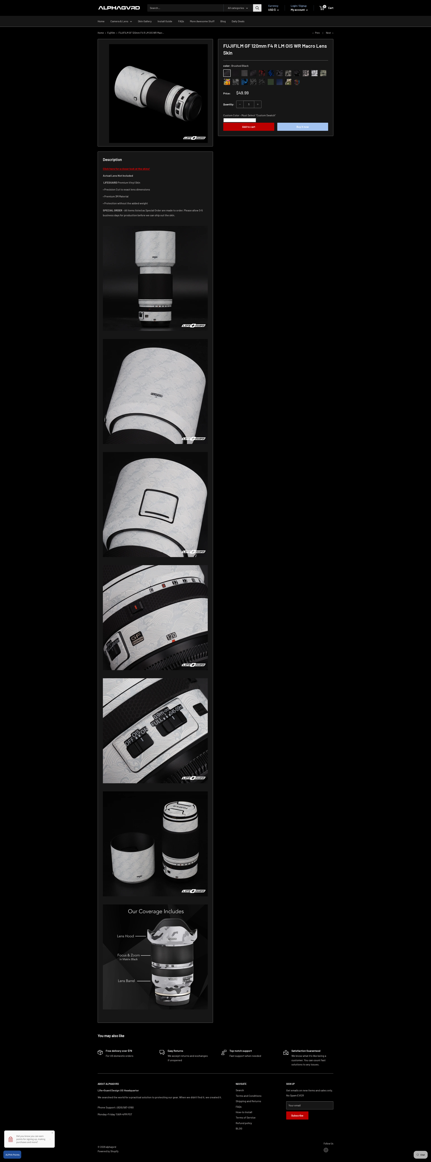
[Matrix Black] (236, 73)
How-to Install (244, 1112)
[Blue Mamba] (271, 73)
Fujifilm (111, 32)
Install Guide (165, 21)
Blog (223, 21)
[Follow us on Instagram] (326, 1150)
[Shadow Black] (297, 73)
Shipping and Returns (248, 1101)
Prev (317, 32)
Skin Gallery (145, 21)
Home (101, 21)
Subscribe (297, 1115)
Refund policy (244, 1123)
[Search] (257, 8)
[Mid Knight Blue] (244, 82)
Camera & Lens (119, 21)
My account (298, 9)
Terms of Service (246, 1117)
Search (240, 1090)
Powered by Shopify (108, 1151)
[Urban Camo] (323, 73)
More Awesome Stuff (202, 21)
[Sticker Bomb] (227, 82)
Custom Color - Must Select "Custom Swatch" (249, 115)
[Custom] (297, 82)
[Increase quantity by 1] (257, 104)
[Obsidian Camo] (306, 73)
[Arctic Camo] (314, 73)
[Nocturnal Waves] (262, 82)
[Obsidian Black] (244, 73)
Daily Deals (238, 21)
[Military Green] (271, 82)
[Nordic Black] (279, 73)
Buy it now (302, 126)
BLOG (239, 1128)
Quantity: (228, 104)
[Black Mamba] (253, 73)
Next (328, 32)
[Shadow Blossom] (253, 82)
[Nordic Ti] (288, 73)
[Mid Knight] (236, 82)
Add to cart (248, 126)
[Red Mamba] (262, 73)
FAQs (181, 21)
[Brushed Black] (227, 73)
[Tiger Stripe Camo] (288, 82)
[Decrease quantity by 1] (239, 104)
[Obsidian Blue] (279, 82)
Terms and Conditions (248, 1095)
